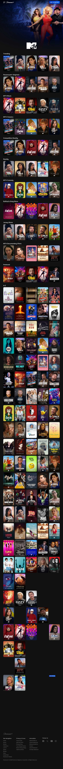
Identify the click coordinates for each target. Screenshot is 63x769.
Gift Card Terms (19, 742)
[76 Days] (20, 295)
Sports (4, 749)
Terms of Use (19, 740)
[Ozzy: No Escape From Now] (20, 598)
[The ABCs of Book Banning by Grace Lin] (31, 295)
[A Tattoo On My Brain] (54, 666)
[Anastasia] (43, 312)
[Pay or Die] (43, 598)
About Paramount (33, 747)
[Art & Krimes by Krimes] (20, 329)
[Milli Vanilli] (54, 565)
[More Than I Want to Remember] (8, 582)
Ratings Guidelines (33, 744)
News (4, 753)
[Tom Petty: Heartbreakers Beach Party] (31, 700)
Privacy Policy (19, 744)
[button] (4, 2)
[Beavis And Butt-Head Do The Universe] (31, 346)
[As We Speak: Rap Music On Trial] (43, 329)
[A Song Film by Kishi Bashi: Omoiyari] (20, 666)
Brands (4, 751)
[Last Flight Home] (31, 531)
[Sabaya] (31, 649)
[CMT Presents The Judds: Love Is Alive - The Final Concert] (31, 514)
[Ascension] (54, 329)
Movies (4, 744)
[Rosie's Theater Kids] (54, 615)
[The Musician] (20, 582)
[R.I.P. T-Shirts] (54, 598)
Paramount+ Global (7, 756)
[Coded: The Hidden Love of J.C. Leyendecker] (43, 396)
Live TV (5, 747)
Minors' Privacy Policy (21, 747)
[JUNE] (43, 514)
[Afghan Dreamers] (8, 312)
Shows (4, 742)
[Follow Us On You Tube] (52, 741)
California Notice (20, 749)
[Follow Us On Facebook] (43, 741)
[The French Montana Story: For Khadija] (43, 447)
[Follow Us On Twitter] (47, 741)
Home (4, 740)
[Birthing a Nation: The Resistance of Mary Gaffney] (8, 362)
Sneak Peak (6, 755)
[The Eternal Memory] (8, 430)
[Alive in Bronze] (20, 312)
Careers (31, 746)
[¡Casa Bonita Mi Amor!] (43, 362)
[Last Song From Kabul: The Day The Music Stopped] (43, 531)
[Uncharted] (8, 716)
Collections (5, 746)
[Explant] (31, 430)
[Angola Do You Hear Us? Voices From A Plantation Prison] (54, 312)
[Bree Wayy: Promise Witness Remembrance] (20, 362)
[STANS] (20, 649)
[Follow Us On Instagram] (56, 741)
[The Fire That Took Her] (20, 447)
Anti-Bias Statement (33, 749)
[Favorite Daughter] (54, 430)
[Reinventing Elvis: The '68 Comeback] (20, 615)
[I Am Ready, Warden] (43, 480)
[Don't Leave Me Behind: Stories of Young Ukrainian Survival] (43, 413)
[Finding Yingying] (8, 447)
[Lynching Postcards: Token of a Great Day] (20, 548)
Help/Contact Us (33, 740)
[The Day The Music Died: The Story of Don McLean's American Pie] (31, 413)
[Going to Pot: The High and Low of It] (31, 464)
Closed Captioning (33, 742)
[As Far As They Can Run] (31, 329)
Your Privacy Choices (21, 746)
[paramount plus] (10, 2)
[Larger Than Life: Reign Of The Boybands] (8, 531)
